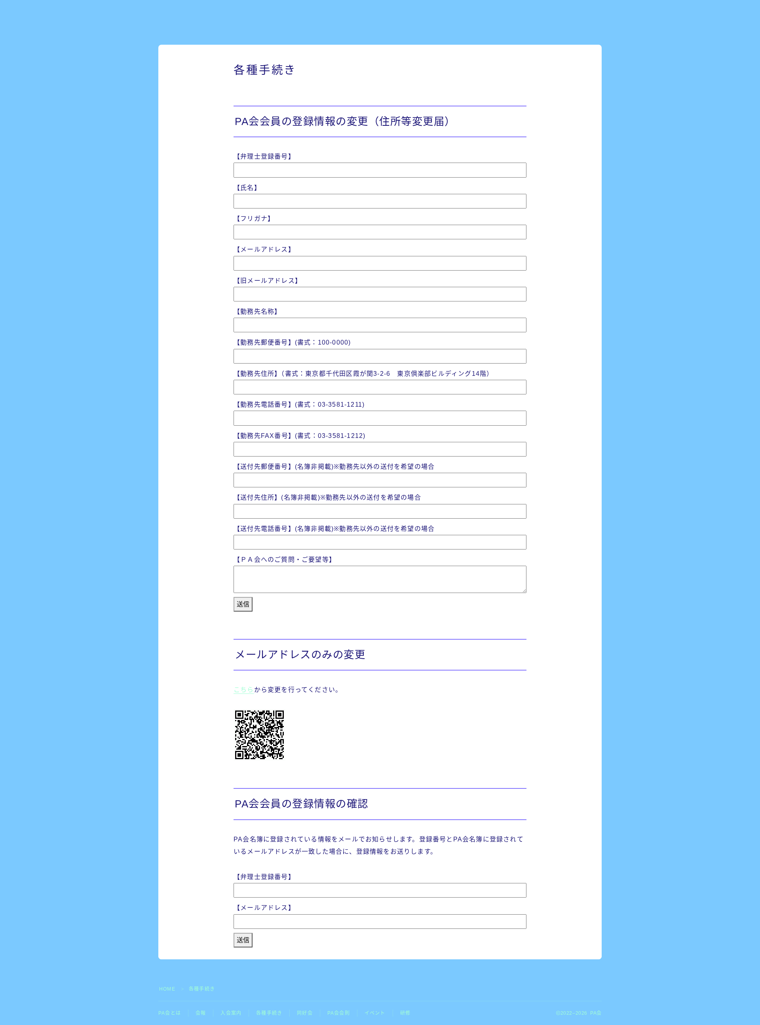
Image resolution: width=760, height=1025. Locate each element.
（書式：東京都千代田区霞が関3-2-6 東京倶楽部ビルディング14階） (363, 373)
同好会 (305, 1013)
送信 (243, 604)
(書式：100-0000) (292, 342)
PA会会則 (338, 1013)
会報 (201, 1013)
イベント (375, 1013)
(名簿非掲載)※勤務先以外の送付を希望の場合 (334, 466)
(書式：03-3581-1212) (299, 435)
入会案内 (230, 1013)
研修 (405, 1013)
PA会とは (169, 1013)
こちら (244, 689)
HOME (167, 989)
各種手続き (269, 1013)
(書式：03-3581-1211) (299, 404)
